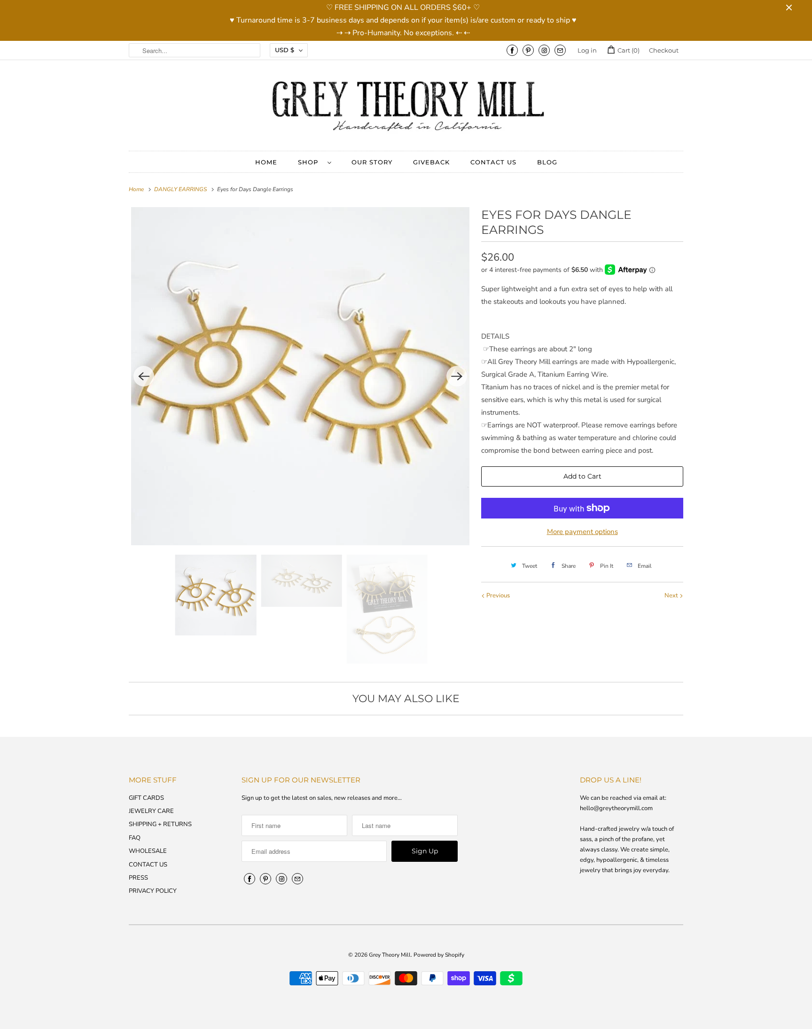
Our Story (371, 162)
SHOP (310, 162)
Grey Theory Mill (390, 955)
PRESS (138, 878)
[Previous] (143, 376)
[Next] (456, 376)
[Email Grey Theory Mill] (560, 50)
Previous (497, 595)
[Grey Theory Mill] (406, 107)
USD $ (284, 50)
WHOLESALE (148, 851)
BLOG (547, 162)
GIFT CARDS (146, 798)
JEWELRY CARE (151, 811)
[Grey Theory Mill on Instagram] (544, 50)
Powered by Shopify (439, 955)
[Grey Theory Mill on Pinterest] (528, 50)
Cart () (628, 50)
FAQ (135, 838)
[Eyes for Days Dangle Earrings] (300, 376)
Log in (587, 50)
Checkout (664, 50)
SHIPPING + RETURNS (160, 824)
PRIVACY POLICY (153, 891)
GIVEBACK (431, 162)
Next (671, 595)
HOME (266, 162)
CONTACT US (493, 162)
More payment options (582, 531)
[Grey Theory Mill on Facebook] (512, 50)
